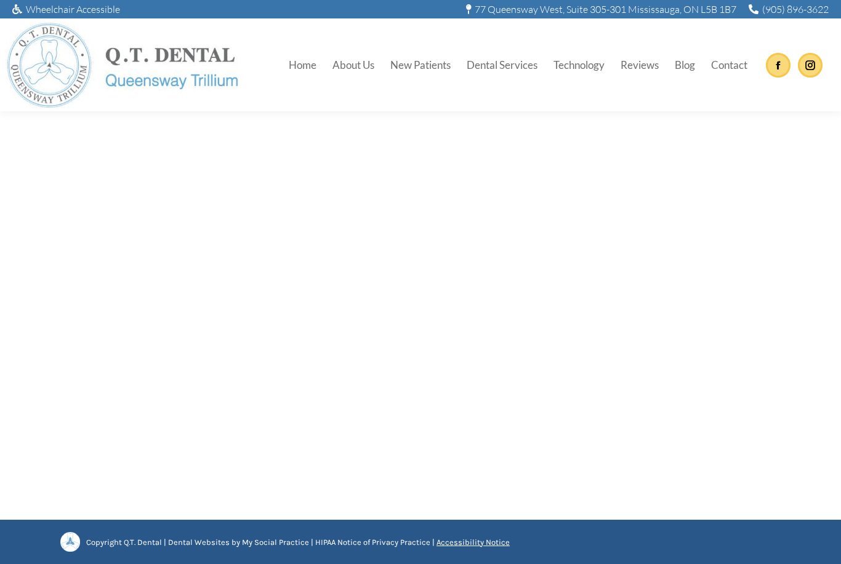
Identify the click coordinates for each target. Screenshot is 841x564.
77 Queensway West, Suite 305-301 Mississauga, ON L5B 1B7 (605, 9)
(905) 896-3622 (795, 9)
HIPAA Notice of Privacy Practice (372, 542)
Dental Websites (199, 542)
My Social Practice (274, 542)
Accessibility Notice (473, 542)
